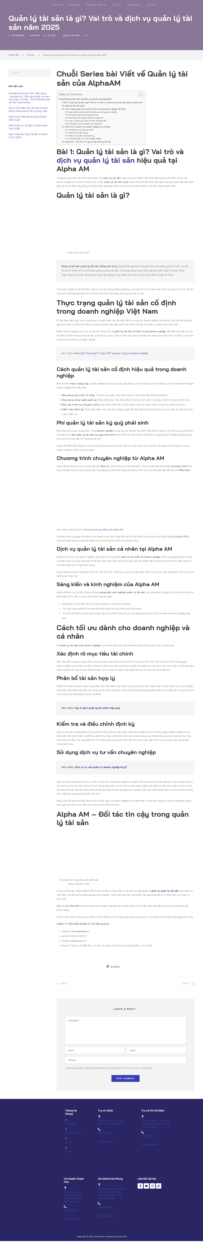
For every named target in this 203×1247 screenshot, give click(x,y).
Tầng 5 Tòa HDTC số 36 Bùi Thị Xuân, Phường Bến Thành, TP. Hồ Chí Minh (156, 1124)
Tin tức (51, 35)
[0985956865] (99, 1203)
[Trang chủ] (66, 1120)
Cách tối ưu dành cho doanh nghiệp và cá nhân (87, 127)
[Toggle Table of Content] (139, 94)
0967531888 (70, 1210)
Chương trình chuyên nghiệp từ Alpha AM (86, 118)
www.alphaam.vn (80, 931)
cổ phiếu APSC (181, 536)
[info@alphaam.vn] (99, 1137)
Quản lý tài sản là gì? (75, 106)
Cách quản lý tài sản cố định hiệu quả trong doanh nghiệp (93, 112)
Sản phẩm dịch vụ (73, 1132)
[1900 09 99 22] (99, 1129)
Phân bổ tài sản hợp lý (78, 133)
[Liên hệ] (66, 1148)
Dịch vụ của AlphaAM (68, 905)
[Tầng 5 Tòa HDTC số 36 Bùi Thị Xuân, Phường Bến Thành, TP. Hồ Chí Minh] (142, 1116)
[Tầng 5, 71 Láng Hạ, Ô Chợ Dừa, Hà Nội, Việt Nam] (99, 1116)
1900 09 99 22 (105, 1133)
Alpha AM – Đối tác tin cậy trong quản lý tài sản (88, 142)
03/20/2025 (18, 35)
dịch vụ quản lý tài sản (96, 160)
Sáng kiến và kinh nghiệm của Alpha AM (85, 124)
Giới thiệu (74, 4)
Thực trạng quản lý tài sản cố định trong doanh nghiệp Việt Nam (95, 109)
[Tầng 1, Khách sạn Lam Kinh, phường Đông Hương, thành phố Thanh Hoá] (65, 1188)
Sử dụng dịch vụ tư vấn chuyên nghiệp (85, 138)
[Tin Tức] (66, 1138)
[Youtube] (146, 1186)
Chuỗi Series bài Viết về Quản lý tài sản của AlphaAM (85, 99)
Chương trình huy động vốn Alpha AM (103, 529)
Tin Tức (116, 4)
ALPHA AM (35, 35)
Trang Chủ (57, 4)
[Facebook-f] (140, 1186)
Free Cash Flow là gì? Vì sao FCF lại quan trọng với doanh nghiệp (111, 353)
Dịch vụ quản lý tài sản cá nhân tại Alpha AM (87, 121)
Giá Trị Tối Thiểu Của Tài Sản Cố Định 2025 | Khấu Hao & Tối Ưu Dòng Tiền (28, 109)
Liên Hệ (151, 4)
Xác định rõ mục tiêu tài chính (81, 130)
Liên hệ (68, 1151)
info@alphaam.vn (106, 1141)
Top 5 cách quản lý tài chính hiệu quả (97, 707)
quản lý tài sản (71, 35)
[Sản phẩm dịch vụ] (66, 1129)
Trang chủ (70, 1123)
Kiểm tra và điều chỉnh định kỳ (81, 136)
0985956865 (104, 1207)
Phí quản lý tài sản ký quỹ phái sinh (83, 115)
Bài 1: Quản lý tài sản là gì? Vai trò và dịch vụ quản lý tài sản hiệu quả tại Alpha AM (103, 102)
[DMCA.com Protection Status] (147, 1210)
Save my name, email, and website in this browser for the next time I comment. (110, 1067)
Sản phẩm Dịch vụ (96, 4)
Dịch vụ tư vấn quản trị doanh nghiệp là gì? (101, 767)
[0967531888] (65, 1206)
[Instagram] (152, 1186)
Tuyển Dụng (134, 4)
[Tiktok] (158, 1186)
